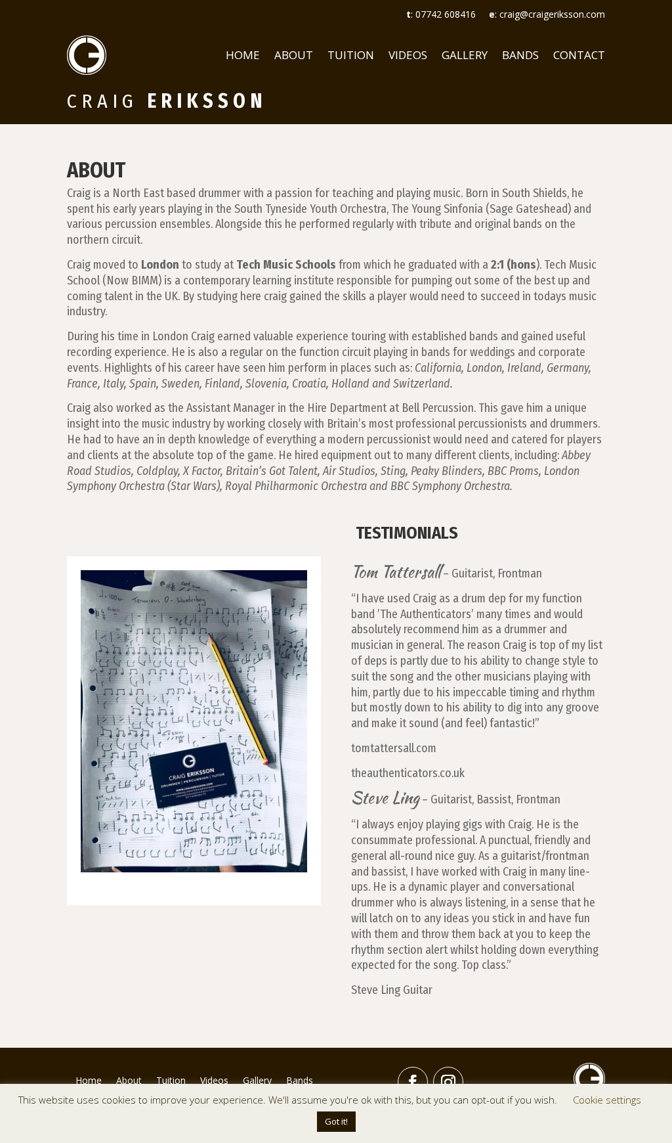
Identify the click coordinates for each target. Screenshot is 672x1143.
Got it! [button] (336, 1121)
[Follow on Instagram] (448, 1082)
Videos (407, 54)
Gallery (465, 54)
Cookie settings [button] (607, 1099)
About (293, 54)
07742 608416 (445, 14)
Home (243, 54)
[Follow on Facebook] (413, 1082)
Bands (520, 54)
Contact (579, 54)
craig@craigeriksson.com (552, 14)
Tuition (350, 54)
